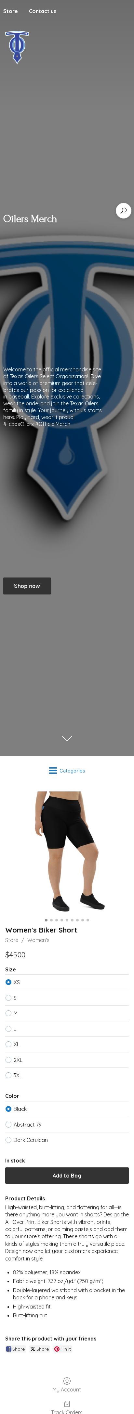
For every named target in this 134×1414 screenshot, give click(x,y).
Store (11, 940)
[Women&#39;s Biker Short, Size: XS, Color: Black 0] (67, 853)
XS (17, 982)
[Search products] (123, 211)
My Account (67, 1389)
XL (17, 1044)
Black (20, 1109)
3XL (18, 1075)
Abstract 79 (28, 1124)
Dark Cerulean (31, 1140)
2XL (18, 1060)
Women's (38, 940)
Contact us (42, 11)
